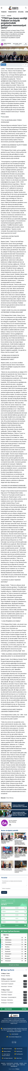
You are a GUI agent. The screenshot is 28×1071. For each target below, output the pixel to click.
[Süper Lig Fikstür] (26, 970)
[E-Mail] (10, 825)
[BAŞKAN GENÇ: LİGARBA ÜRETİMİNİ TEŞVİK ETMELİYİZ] (7, 836)
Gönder (4, 892)
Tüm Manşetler (19, 1054)
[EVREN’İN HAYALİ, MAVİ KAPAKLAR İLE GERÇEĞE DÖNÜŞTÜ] (21, 850)
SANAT (13, 1064)
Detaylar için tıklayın (14, 965)
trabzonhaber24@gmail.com (14, 1036)
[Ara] (26, 8)
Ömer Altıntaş (12, 822)
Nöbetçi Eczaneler (8, 1048)
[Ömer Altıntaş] (4, 822)
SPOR (25, 1063)
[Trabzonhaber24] (13, 8)
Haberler (3, 15)
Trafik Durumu (19, 1051)
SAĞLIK (17, 1064)
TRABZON (3, 12)
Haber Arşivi (19, 1058)
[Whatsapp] (13, 1042)
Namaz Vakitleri (7, 1051)
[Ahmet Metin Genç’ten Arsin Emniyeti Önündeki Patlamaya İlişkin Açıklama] (21, 864)
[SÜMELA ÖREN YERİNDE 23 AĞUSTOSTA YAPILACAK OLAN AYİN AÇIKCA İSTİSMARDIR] (7, 850)
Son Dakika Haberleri (8, 1058)
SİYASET (4, 1064)
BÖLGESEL (21, 12)
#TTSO (3, 40)
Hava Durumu (19, 1048)
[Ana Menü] (1, 8)
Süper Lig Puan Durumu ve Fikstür (6, 1055)
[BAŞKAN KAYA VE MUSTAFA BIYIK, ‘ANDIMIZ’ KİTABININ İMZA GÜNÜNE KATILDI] (21, 836)
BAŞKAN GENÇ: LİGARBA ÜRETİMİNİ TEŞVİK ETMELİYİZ (7, 842)
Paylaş (4, 64)
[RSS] (15, 1042)
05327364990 (15, 1034)
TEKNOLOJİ (22, 1064)
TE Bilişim (17, 1069)
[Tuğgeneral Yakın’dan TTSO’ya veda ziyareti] (7, 864)
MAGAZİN (9, 1064)
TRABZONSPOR (12, 12)
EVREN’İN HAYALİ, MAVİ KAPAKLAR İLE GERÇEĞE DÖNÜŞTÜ (20, 856)
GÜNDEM (9, 15)
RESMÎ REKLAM (14, 1066)
